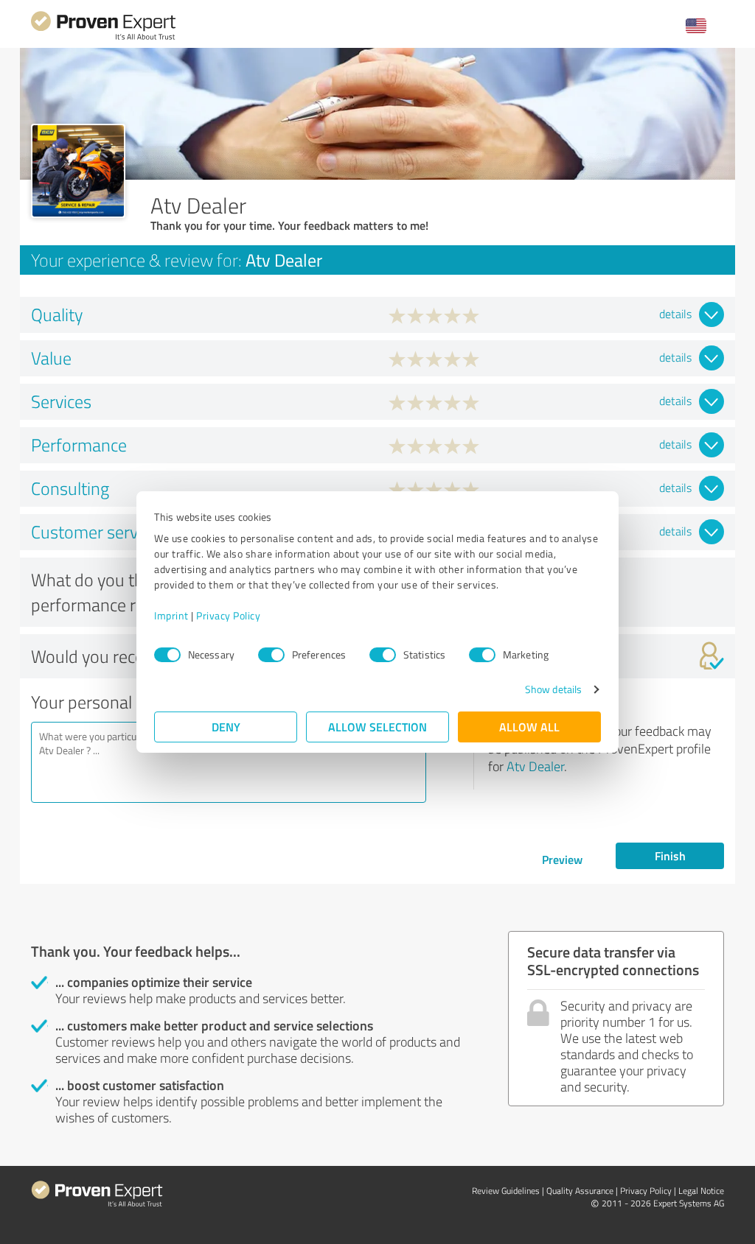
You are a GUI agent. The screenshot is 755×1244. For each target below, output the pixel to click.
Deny (226, 726)
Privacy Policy (228, 615)
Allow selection (377, 726)
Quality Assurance (579, 1190)
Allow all (529, 726)
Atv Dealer (535, 766)
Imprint (171, 615)
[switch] (271, 654)
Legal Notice (701, 1190)
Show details (553, 689)
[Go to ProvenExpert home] (103, 38)
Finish (670, 855)
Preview (562, 859)
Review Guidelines (506, 1190)
